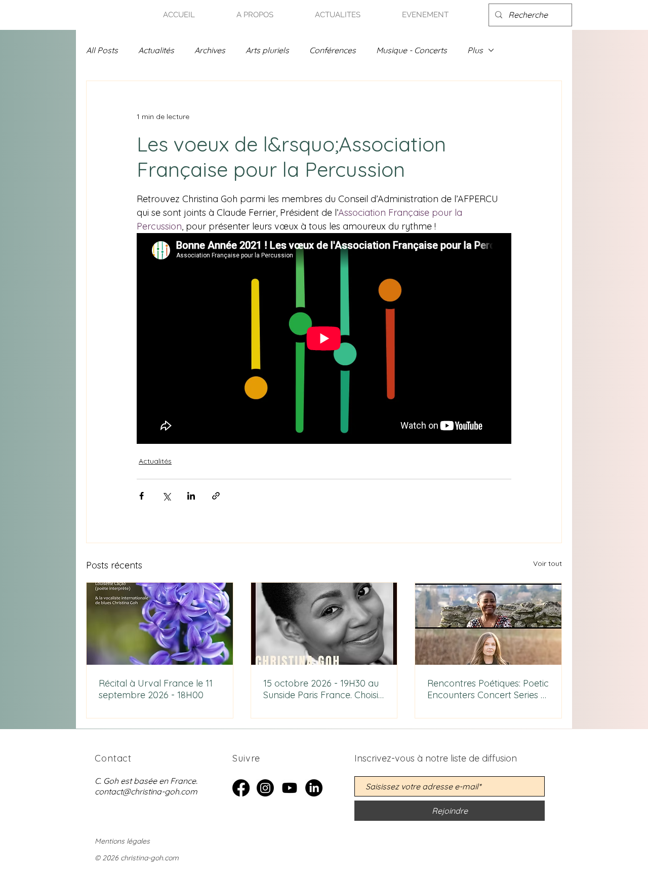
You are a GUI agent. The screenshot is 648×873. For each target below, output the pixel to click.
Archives (209, 50)
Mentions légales (122, 841)
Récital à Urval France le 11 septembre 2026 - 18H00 (156, 689)
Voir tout (547, 563)
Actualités (156, 50)
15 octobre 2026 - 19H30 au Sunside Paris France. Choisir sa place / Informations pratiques (322, 689)
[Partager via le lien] (216, 496)
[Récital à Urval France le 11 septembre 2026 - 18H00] (160, 624)
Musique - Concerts (411, 50)
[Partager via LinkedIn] (191, 496)
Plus (475, 50)
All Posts (102, 50)
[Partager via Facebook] (141, 496)
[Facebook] (241, 787)
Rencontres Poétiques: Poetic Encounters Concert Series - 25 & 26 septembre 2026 (488, 689)
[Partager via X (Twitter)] (166, 496)
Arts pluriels (267, 50)
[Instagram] (265, 787)
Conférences (332, 50)
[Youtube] (289, 787)
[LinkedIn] (313, 787)
